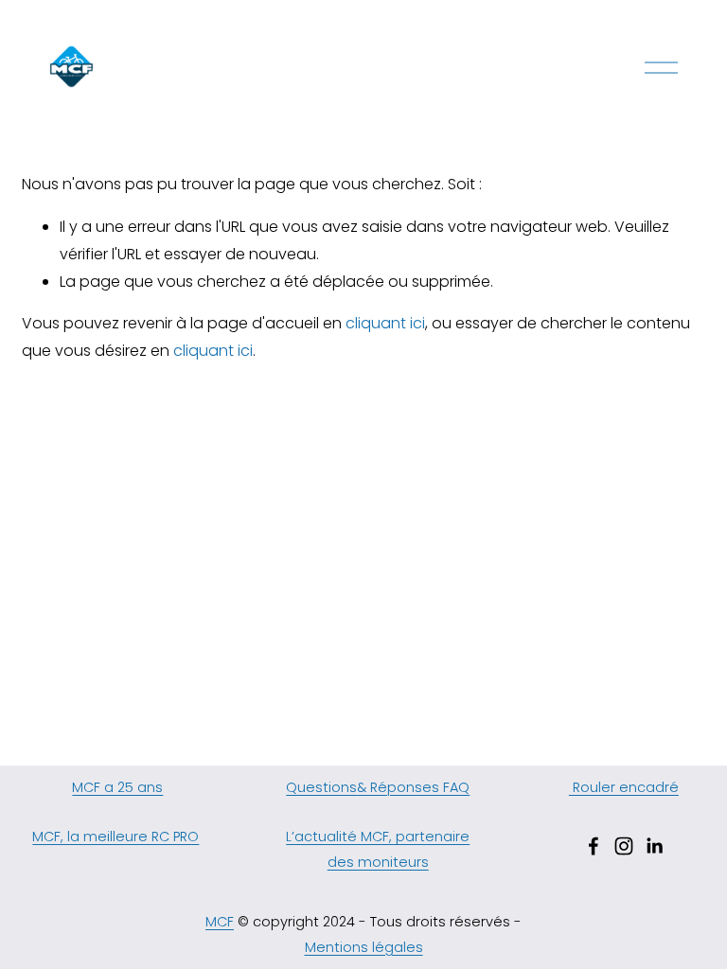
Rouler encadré (624, 787)
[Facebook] (593, 846)
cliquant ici (385, 323)
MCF (219, 921)
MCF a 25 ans (117, 787)
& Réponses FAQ (413, 787)
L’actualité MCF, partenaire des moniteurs (378, 849)
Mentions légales (364, 947)
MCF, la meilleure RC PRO (115, 836)
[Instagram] (623, 846)
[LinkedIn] (654, 846)
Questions (321, 787)
